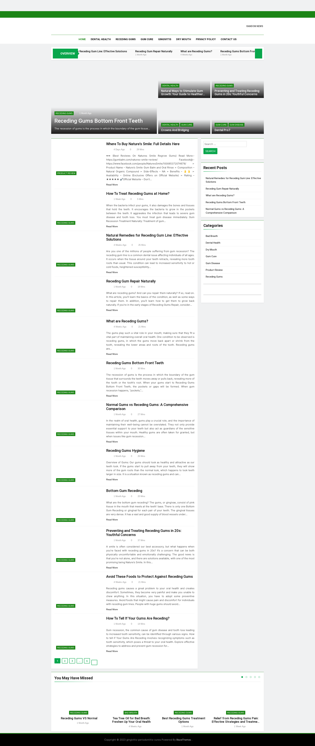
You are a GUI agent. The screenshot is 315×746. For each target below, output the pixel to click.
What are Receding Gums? (176, 51)
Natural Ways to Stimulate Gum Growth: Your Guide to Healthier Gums (182, 94)
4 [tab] (255, 677)
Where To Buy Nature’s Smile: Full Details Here (142, 144)
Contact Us (229, 39)
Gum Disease (236, 125)
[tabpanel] (79, 706)
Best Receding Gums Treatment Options (183, 720)
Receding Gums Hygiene (125, 451)
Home (82, 39)
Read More (112, 184)
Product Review (66, 173)
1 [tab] (242, 677)
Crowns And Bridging (175, 130)
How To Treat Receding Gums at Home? (137, 193)
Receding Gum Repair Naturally (134, 51)
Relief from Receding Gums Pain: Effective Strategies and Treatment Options (236, 722)
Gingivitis (164, 39)
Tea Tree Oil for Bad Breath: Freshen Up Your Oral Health (131, 720)
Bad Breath (212, 236)
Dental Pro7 (222, 130)
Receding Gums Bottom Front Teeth (222, 51)
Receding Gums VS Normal (79, 718)
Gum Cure (147, 39)
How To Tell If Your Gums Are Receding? (137, 618)
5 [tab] (259, 677)
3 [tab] (251, 677)
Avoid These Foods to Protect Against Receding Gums (149, 576)
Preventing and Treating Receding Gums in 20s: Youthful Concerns (237, 92)
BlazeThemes (184, 739)
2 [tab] (246, 677)
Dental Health (101, 39)
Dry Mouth (183, 39)
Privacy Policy (206, 39)
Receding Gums (126, 39)
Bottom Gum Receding (124, 491)
